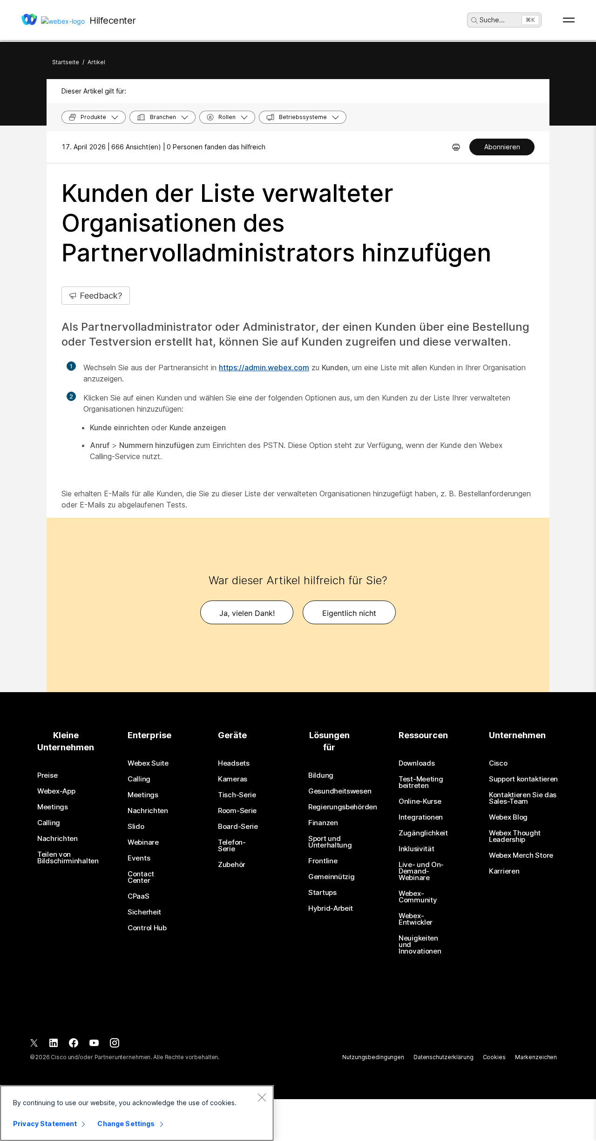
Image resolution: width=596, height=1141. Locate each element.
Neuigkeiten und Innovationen (420, 944)
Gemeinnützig (331, 877)
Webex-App (56, 791)
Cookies (494, 1057)
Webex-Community (418, 896)
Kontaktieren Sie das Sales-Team (522, 798)
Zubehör (231, 864)
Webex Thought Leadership (515, 836)
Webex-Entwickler (416, 919)
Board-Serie (238, 826)
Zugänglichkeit (423, 833)
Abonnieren (502, 147)
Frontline (322, 861)
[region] (137, 1113)
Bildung (320, 775)
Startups (322, 892)
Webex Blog (508, 817)
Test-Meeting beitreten (421, 782)
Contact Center (141, 877)
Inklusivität (416, 849)
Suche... (492, 20)
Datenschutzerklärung (443, 1057)
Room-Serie (237, 810)
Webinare (143, 842)
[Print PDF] (456, 147)
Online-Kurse (420, 801)
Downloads (416, 763)
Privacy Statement (45, 1124)
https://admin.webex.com (264, 367)
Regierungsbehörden (342, 807)
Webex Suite (148, 763)
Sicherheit (144, 912)
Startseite (65, 62)
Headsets (234, 763)
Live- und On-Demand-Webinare (421, 871)
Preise (47, 775)
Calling (48, 823)
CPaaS (138, 896)
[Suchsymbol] (474, 20)
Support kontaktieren (523, 779)
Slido (136, 826)
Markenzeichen (536, 1057)
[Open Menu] (568, 20)
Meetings (52, 807)
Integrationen (421, 817)
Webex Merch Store (521, 855)
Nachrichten (57, 838)
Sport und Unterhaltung (330, 841)
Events (139, 858)
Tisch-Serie (237, 795)
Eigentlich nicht (349, 613)
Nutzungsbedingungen (373, 1057)
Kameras (232, 779)
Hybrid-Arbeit (330, 908)
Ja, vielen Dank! (247, 613)
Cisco (498, 763)
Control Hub (147, 928)
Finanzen (323, 823)
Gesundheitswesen (339, 791)
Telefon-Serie (232, 845)
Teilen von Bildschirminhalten (68, 857)
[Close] (261, 1097)
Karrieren (504, 871)
